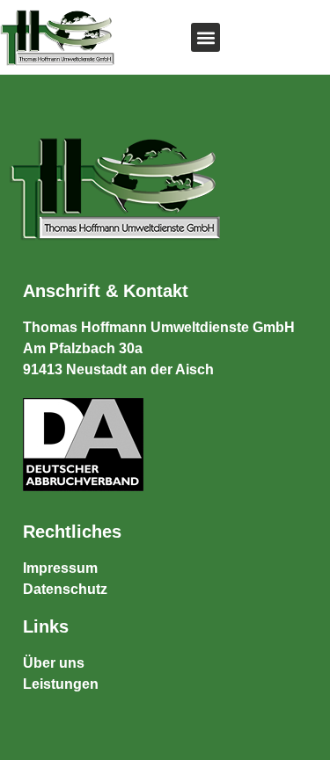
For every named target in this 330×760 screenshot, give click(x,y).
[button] (205, 37)
